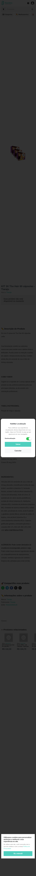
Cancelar (18, 451)
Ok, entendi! (18, 853)
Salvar (18, 444)
